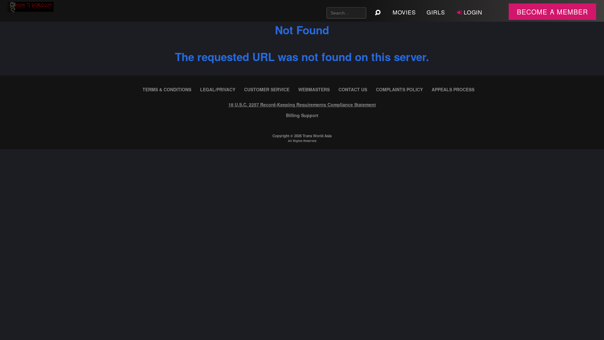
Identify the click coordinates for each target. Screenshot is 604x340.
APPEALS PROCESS (453, 89)
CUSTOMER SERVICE (266, 89)
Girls (436, 12)
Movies (404, 12)
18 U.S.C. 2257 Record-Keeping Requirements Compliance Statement (302, 104)
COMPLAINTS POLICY (399, 89)
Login (473, 12)
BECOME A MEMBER (552, 11)
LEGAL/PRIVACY (217, 89)
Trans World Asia (317, 136)
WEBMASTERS (314, 89)
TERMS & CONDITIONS (167, 89)
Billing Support (302, 115)
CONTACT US (352, 89)
